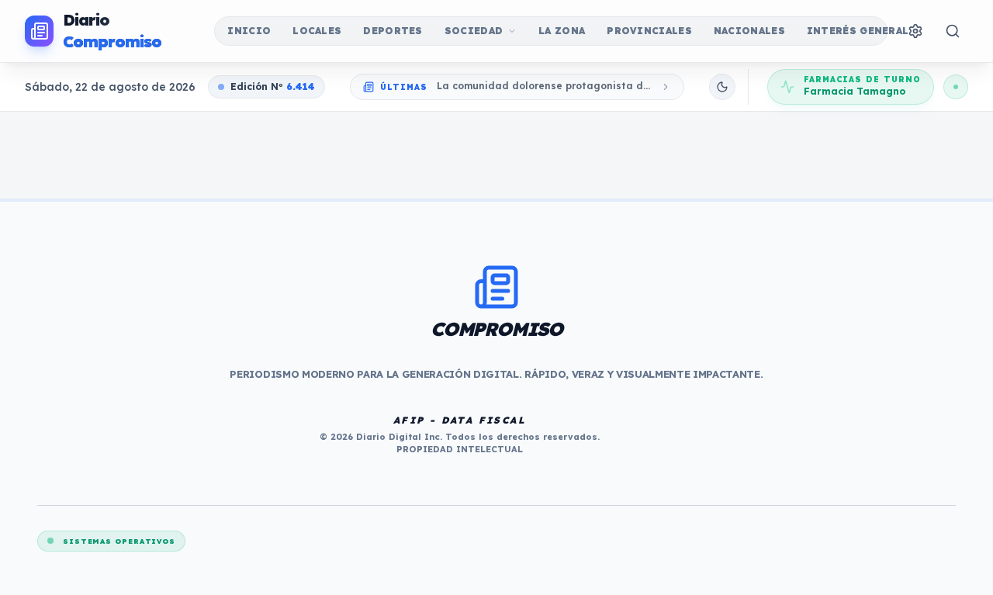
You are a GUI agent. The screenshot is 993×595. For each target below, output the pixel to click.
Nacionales (749, 30)
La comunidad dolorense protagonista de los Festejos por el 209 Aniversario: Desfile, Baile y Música (544, 86)
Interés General (858, 30)
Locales (316, 30)
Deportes (392, 30)
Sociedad (474, 30)
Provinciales (649, 30)
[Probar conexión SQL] (955, 86)
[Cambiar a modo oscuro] (722, 87)
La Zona (561, 30)
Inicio (249, 30)
